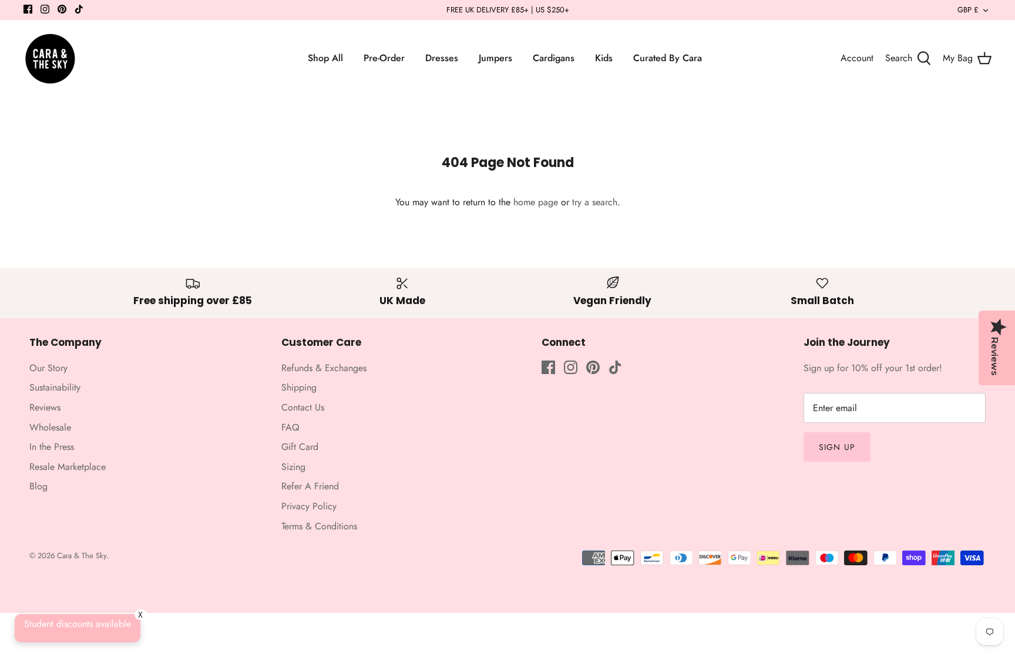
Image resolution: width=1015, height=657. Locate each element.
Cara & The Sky (81, 555)
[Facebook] (27, 9)
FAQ (290, 427)
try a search (594, 202)
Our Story (48, 368)
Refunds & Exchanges (324, 368)
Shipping (299, 387)
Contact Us (302, 407)
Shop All (325, 58)
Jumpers (495, 58)
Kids (604, 58)
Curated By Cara (667, 58)
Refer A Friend (310, 486)
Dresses (441, 58)
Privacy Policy (309, 506)
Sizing (293, 466)
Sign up (837, 447)
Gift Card (299, 446)
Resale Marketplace (67, 466)
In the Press (51, 446)
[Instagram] (45, 9)
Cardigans (553, 58)
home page (535, 202)
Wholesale (50, 427)
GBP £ (968, 9)
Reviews (45, 407)
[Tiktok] (79, 9)
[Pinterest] (62, 9)
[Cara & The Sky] (49, 58)
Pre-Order (384, 58)
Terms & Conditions (319, 526)
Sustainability (54, 387)
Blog (38, 486)
